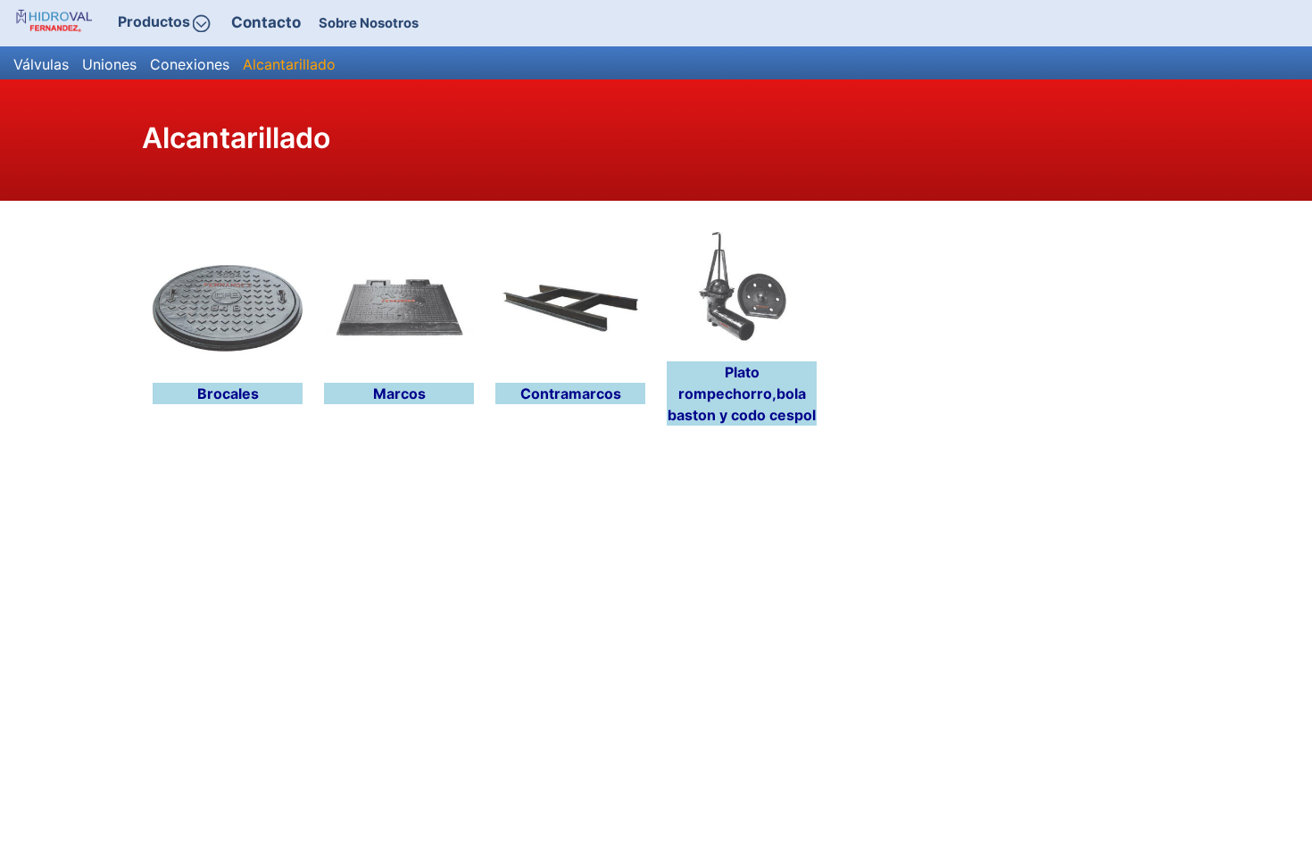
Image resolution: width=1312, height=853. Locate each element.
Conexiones (189, 64)
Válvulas (41, 64)
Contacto (266, 22)
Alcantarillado (289, 64)
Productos (154, 22)
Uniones (109, 64)
